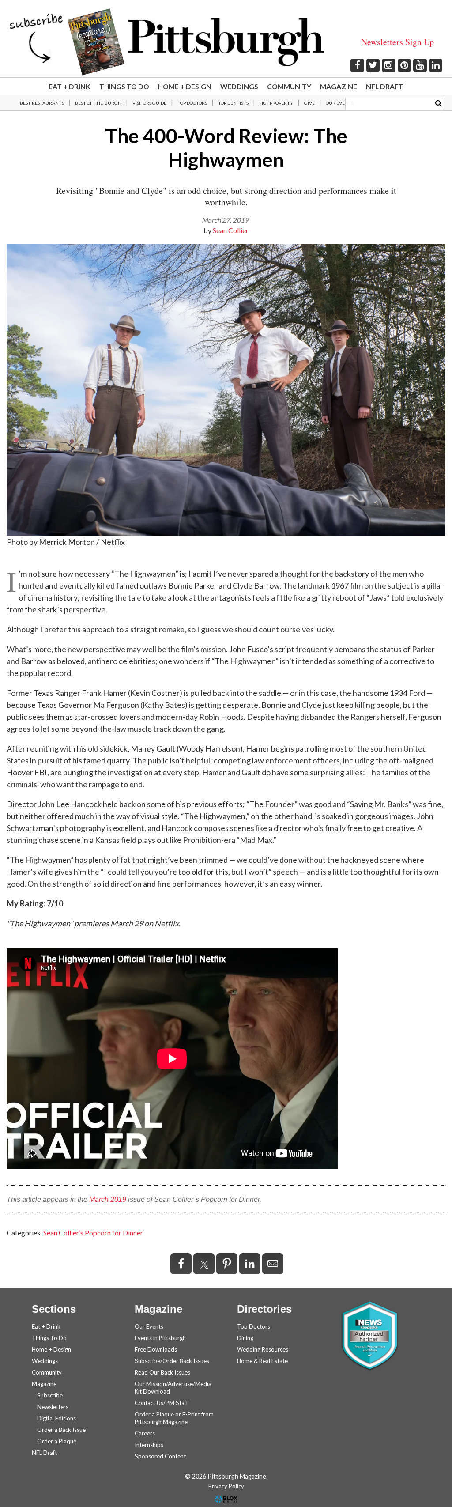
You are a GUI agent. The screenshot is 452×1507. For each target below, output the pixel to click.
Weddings (239, 87)
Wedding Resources (262, 1349)
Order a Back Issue (61, 1429)
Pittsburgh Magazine (226, 42)
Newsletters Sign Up (397, 42)
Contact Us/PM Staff (161, 1402)
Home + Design (184, 87)
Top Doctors (192, 103)
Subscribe (50, 1395)
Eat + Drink (69, 87)
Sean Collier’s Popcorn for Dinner (93, 1232)
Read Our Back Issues (162, 1372)
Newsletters (52, 1406)
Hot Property (276, 103)
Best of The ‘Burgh (98, 103)
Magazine (338, 87)
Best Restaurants (42, 103)
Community (289, 87)
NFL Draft (384, 87)
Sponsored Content (160, 1456)
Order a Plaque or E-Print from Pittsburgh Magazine (174, 1418)
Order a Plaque (56, 1441)
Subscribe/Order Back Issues (172, 1360)
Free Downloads (156, 1349)
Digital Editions (56, 1418)
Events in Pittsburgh (160, 1337)
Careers (145, 1433)
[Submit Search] (438, 102)
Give (309, 103)
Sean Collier (231, 230)
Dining (245, 1337)
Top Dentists (233, 103)
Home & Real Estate (262, 1360)
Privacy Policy (226, 1486)
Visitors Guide (149, 103)
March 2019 (107, 1199)
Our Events (340, 103)
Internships (149, 1444)
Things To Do (124, 87)
